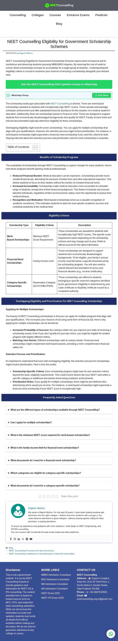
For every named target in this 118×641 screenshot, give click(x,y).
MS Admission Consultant (54, 588)
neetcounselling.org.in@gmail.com (94, 599)
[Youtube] (31, 539)
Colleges (38, 15)
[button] (59, 32)
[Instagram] (15, 539)
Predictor (102, 15)
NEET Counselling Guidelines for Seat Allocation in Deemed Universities (41, 554)
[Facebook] (10, 539)
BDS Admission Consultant (55, 579)
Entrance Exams (78, 15)
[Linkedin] (19, 539)
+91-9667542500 (98, 592)
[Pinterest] (27, 539)
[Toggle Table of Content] (34, 147)
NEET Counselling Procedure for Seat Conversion (31, 551)
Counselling (18, 15)
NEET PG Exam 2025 (52, 598)
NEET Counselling (60, 103)
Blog (59, 23)
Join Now (103, 95)
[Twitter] (23, 539)
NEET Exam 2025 (50, 593)
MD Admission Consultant (54, 584)
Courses (55, 15)
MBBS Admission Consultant (56, 575)
